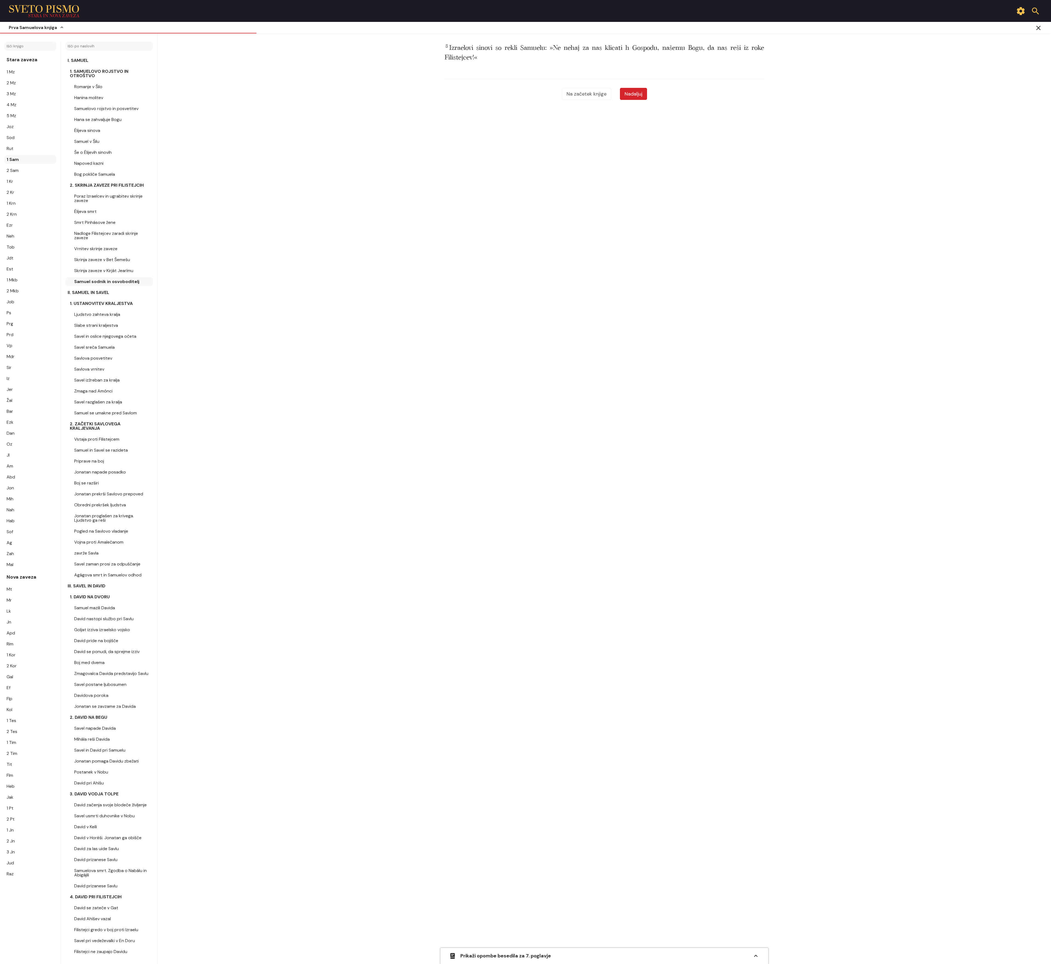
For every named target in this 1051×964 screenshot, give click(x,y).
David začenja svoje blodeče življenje (110, 805)
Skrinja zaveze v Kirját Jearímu (103, 270)
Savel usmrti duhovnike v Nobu (104, 816)
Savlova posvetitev (93, 358)
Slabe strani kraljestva (96, 325)
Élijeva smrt (85, 211)
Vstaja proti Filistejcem (96, 439)
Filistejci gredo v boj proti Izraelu (106, 930)
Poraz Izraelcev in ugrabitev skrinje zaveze (108, 198)
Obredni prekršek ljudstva (100, 505)
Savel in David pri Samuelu (99, 750)
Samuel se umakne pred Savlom (105, 413)
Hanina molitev (88, 97)
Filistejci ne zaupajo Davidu (100, 951)
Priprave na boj (89, 461)
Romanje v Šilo (88, 87)
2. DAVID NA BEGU (88, 717)
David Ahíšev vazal (92, 919)
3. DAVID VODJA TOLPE (94, 794)
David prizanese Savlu (95, 859)
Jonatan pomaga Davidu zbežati (106, 761)
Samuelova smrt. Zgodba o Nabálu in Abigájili (110, 873)
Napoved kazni (88, 163)
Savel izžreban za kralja (97, 380)
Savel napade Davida (95, 728)
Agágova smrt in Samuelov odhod (108, 575)
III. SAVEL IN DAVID (86, 586)
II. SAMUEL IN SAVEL (88, 292)
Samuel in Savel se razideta (101, 450)
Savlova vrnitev (89, 369)
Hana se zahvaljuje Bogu (98, 119)
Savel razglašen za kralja (98, 402)
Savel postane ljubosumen (100, 684)
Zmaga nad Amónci (93, 391)
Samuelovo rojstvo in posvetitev (106, 108)
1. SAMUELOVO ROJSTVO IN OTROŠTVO (99, 73)
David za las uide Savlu (96, 849)
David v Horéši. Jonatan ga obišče (108, 838)
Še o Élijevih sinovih (93, 152)
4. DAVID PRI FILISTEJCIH (96, 897)
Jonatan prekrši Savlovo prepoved (108, 494)
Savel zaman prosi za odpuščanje (107, 564)
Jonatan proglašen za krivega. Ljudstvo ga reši (104, 518)
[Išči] (1035, 11)
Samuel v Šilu (86, 141)
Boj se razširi (86, 483)
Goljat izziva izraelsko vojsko (102, 630)
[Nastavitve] (1020, 11)
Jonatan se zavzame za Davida (105, 706)
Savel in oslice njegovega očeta (105, 336)
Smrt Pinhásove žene (95, 222)
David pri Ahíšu (89, 783)
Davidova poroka (91, 695)
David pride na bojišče (96, 640)
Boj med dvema (89, 662)
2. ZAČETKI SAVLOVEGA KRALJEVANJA (95, 426)
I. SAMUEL (78, 60)
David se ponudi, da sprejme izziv (107, 651)
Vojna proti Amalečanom (98, 542)
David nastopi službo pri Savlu (104, 619)
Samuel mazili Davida (94, 608)
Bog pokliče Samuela (94, 174)
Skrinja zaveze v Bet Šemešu (102, 259)
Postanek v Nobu (91, 772)
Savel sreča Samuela (94, 347)
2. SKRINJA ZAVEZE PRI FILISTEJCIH (107, 185)
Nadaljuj (633, 94)
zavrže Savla (86, 553)
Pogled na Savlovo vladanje (101, 531)
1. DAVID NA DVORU (90, 597)
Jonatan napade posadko (100, 472)
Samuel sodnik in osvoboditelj (106, 281)
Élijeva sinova (87, 130)
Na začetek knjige (587, 94)
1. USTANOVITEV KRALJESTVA (101, 303)
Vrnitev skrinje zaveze (95, 249)
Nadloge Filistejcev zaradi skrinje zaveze (106, 235)
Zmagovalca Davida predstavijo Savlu (111, 673)
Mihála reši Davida (92, 739)
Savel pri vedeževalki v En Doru (104, 940)
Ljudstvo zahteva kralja (97, 314)
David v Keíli (85, 827)
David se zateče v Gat (96, 908)
